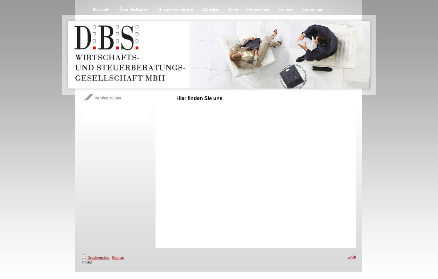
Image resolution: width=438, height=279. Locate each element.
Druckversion (98, 257)
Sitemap (118, 257)
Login (352, 256)
